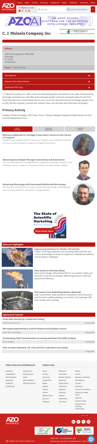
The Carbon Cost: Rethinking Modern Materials (57, 292)
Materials (62, 380)
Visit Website (10, 75)
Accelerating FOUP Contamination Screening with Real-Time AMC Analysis (39, 338)
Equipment (47, 380)
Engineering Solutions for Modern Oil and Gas (57, 249)
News (45, 371)
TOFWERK (10, 342)
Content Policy (80, 401)
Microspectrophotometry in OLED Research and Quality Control (34, 328)
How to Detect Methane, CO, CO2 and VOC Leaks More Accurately (35, 347)
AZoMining (10, 386)
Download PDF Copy (14, 87)
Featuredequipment (48, 129)
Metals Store (48, 395)
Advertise (79, 386)
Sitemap (78, 398)
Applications (64, 383)
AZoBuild (9, 383)
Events (45, 392)
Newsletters (80, 380)
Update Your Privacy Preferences (21, 441)
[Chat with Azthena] (91, 439)
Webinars (62, 371)
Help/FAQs (63, 398)
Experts (62, 395)
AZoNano (9, 371)
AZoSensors (27, 371)
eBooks (45, 386)
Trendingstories (80, 129)
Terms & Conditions (83, 389)
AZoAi (25, 377)
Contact (78, 383)
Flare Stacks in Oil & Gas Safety (49, 270)
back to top (84, 415)
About (77, 371)
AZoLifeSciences (29, 383)
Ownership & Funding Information (80, 406)
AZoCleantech (11, 377)
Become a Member (82, 377)
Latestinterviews (17, 129)
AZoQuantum (28, 374)
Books (45, 383)
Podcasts (62, 392)
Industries (63, 386)
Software (46, 402)
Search (78, 374)
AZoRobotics (10, 374)
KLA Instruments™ (13, 323)
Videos (45, 389)
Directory (44, 2)
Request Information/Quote (17, 81)
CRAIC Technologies (14, 332)
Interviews (63, 374)
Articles (45, 374)
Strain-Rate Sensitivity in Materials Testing (23, 319)
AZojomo (62, 389)
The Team (63, 402)
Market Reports (65, 377)
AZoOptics (10, 380)
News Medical (28, 380)
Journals (46, 398)
